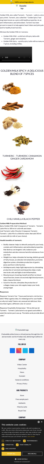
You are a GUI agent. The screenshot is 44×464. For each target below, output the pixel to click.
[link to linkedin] (31, 350)
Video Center (22, 365)
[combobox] (39, 422)
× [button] (41, 422)
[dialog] (22, 441)
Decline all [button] (32, 454)
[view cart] (36, 8)
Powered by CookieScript (22, 462)
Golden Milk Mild (10, 36)
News (22, 372)
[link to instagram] (18, 350)
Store (22, 395)
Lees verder (31, 436)
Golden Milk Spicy (10, 41)
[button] (22, 459)
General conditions (22, 380)
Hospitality (22, 368)
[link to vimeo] (25, 350)
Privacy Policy (22, 384)
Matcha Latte (22, 407)
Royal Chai (22, 411)
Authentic (22, 403)
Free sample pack (22, 399)
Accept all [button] (11, 454)
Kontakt (22, 376)
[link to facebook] (12, 350)
